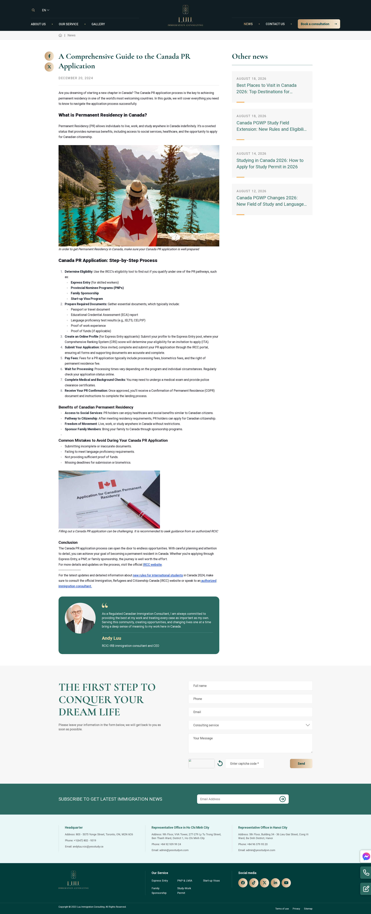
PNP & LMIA (184, 880)
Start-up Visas (211, 880)
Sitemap (308, 908)
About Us (38, 24)
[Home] (185, 15)
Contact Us (275, 24)
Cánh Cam (86, 910)
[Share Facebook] (49, 56)
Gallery (98, 24)
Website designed (68, 910)
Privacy (296, 908)
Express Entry (160, 880)
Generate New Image (220, 763)
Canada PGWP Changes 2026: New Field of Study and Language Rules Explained (270, 204)
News (248, 24)
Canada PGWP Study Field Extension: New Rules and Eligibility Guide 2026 (272, 129)
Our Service (68, 24)
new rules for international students (158, 575)
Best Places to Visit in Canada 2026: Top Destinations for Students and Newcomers (267, 91)
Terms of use (282, 908)
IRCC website (152, 564)
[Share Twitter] (49, 66)
